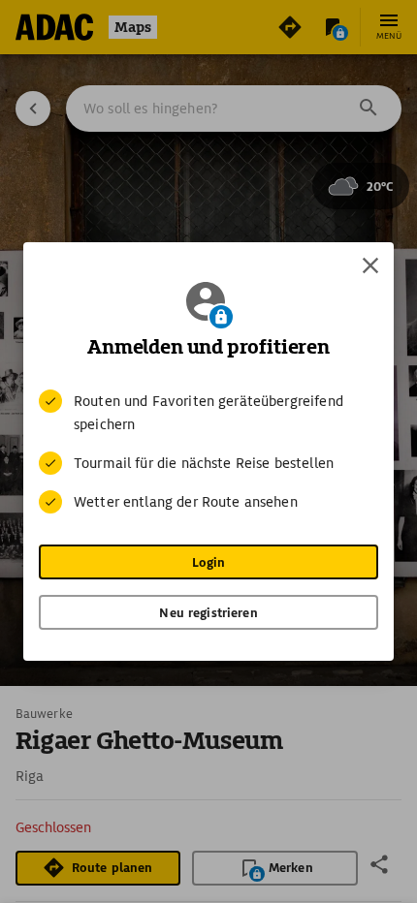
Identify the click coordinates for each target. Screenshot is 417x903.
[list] (208, 451)
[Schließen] (370, 265)
